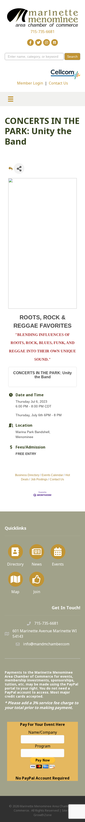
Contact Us (58, 83)
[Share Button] (19, 168)
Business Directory (27, 475)
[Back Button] (10, 170)
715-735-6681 (42, 31)
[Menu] (11, 99)
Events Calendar (52, 475)
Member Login (30, 83)
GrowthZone (43, 815)
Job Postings (39, 479)
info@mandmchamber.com (46, 644)
